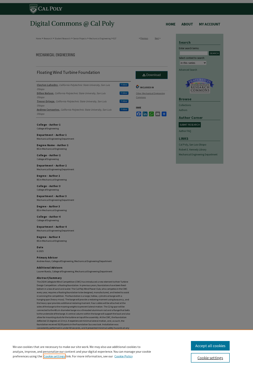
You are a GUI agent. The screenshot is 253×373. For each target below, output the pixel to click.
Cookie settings (54, 356)
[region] (126, 351)
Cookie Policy (123, 356)
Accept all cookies (210, 345)
